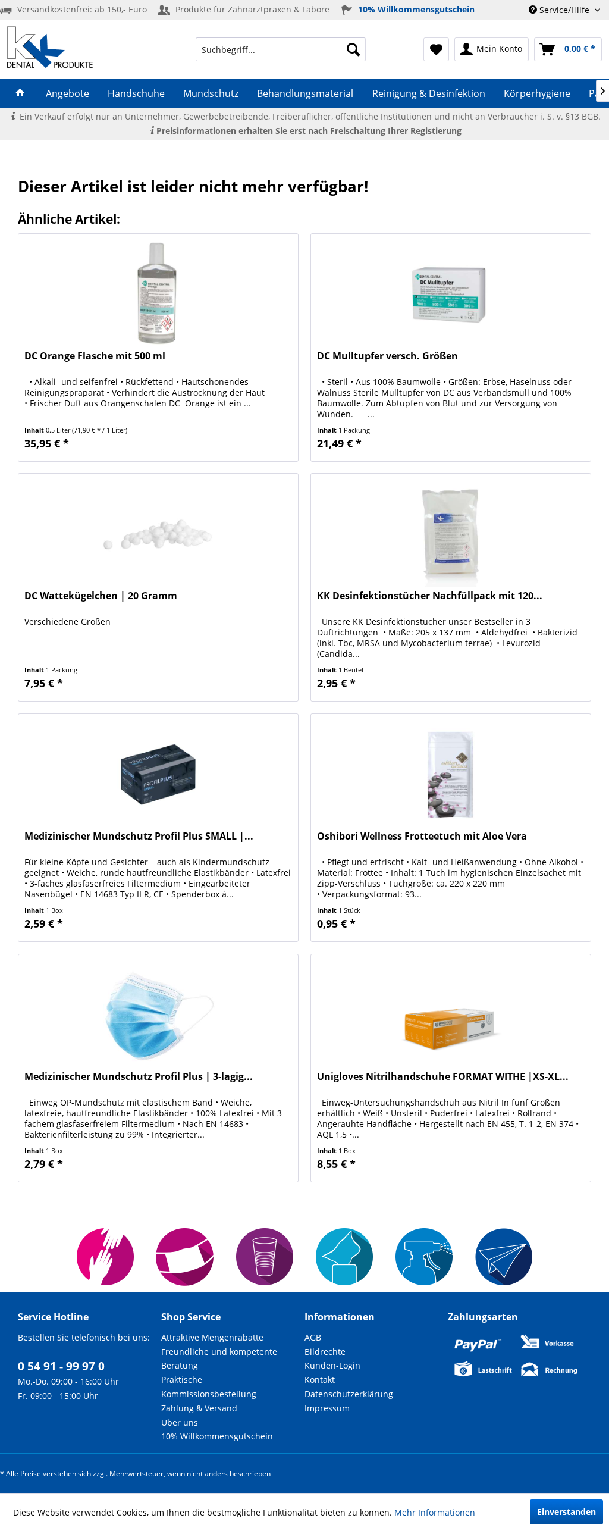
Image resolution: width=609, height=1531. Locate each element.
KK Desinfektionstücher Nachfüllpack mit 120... (429, 596)
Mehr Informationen (434, 1512)
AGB (312, 1337)
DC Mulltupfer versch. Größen (387, 356)
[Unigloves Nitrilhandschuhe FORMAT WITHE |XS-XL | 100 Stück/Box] (451, 1013)
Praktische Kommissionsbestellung (208, 1386)
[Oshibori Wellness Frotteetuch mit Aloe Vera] (451, 773)
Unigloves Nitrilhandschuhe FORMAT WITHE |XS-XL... (443, 1076)
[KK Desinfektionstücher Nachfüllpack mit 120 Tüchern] (451, 533)
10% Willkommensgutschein (217, 1436)
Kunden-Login (332, 1365)
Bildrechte (325, 1351)
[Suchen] (353, 49)
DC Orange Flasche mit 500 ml (94, 356)
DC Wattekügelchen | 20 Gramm (100, 596)
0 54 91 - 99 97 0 (61, 1366)
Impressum (327, 1408)
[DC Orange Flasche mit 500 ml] (158, 293)
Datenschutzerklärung (348, 1393)
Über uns (179, 1422)
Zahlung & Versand (199, 1408)
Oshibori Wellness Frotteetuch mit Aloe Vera (422, 836)
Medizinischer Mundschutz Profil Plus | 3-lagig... (138, 1076)
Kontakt (319, 1379)
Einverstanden (566, 1511)
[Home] (20, 93)
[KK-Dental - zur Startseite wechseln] (50, 47)
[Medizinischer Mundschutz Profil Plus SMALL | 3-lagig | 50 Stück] (158, 773)
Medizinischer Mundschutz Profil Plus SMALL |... (138, 836)
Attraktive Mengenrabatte (212, 1337)
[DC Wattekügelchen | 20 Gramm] (158, 533)
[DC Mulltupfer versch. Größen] (451, 293)
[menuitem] (281, 49)
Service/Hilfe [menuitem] (564, 9)
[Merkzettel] (436, 49)
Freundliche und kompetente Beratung (219, 1359)
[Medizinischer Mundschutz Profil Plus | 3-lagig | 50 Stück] (158, 1013)
